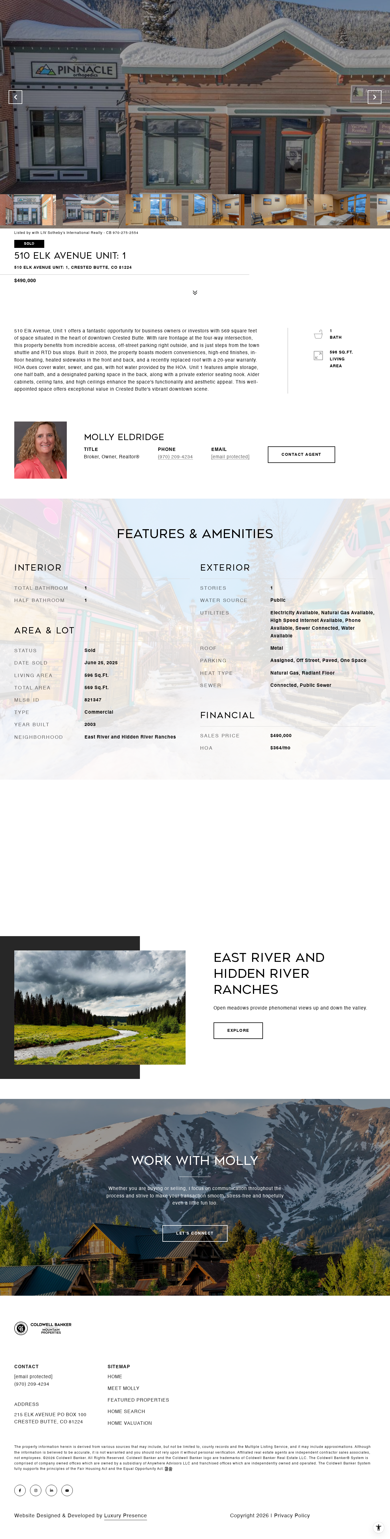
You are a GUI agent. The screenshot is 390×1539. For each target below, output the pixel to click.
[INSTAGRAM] (35, 1490)
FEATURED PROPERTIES (138, 1400)
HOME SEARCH (126, 1412)
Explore (238, 1031)
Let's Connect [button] (195, 1233)
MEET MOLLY (124, 1388)
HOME (115, 1377)
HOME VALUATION (130, 1423)
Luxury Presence (125, 1515)
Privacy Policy (292, 1515)
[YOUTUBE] (67, 1490)
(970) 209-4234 (175, 457)
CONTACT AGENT (301, 455)
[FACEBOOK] (20, 1490)
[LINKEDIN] (51, 1490)
